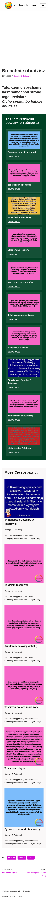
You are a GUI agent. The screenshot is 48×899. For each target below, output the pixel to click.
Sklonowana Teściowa (18, 250)
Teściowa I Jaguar (15, 768)
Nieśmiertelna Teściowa (19, 448)
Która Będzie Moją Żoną (19, 217)
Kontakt (26, 891)
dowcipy (11, 857)
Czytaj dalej (14, 156)
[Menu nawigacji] (43, 5)
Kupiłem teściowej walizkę (20, 416)
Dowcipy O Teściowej (22, 76)
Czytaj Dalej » (35, 538)
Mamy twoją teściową (18, 348)
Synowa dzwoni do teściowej (22, 152)
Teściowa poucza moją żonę (21, 315)
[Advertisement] (24, 43)
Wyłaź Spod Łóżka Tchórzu (21, 282)
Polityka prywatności (11, 891)
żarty (31, 857)
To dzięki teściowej (16, 585)
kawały (22, 857)
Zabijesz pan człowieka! (19, 185)
